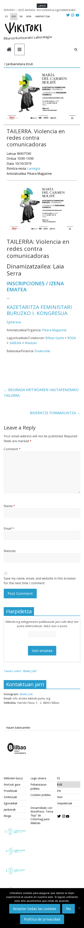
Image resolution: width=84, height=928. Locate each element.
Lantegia (33, 168)
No (68, 908)
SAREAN (15, 343)
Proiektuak (10, 791)
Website (10, 551)
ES (6, 16)
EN (21, 16)
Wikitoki (31, 343)
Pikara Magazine (54, 330)
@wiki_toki (26, 694)
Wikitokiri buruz (13, 778)
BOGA (71, 338)
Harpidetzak (42, 16)
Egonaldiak (10, 803)
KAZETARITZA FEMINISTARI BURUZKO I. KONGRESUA (39, 310)
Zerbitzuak (10, 797)
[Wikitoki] (9, 50)
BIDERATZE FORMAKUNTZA (55, 412)
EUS (14, 16)
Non (28, 16)
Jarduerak (10, 809)
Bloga (7, 816)
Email (9, 528)
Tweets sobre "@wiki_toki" (20, 671)
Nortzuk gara (12, 784)
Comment (12, 449)
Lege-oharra (38, 778)
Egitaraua (14, 322)
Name (9, 506)
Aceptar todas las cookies (34, 908)
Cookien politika (40, 795)
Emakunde (42, 351)
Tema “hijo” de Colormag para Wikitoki (41, 817)
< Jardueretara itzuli (18, 64)
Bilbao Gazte (54, 338)
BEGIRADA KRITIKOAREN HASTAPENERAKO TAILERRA (41, 392)
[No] (79, 908)
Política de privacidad (42, 919)
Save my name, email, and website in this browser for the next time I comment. (40, 580)
